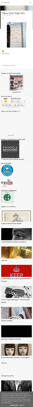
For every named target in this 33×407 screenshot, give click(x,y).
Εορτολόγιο (11, 135)
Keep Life (7, 2)
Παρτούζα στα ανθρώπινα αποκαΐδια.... (11, 339)
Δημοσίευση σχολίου (9, 65)
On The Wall (6, 53)
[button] (3, 19)
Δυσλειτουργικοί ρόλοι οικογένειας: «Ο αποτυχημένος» (15, 357)
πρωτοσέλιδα (16, 92)
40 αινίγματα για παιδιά (7, 375)
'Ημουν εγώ (4, 260)
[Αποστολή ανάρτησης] (3, 51)
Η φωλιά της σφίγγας (6, 320)
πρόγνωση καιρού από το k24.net (13, 107)
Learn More (14, 405)
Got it (22, 405)
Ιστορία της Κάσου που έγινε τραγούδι (11, 223)
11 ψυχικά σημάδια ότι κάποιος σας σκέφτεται (13, 242)
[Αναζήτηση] (31, 2)
